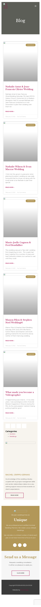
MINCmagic (24, 590)
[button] (7, 426)
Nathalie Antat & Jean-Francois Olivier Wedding (19, 88)
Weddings (13, 436)
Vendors (12, 434)
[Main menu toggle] (36, 6)
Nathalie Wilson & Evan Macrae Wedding (18, 168)
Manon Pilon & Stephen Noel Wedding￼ (18, 321)
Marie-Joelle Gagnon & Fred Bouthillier (18, 243)
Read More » (9, 111)
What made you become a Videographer (19, 393)
